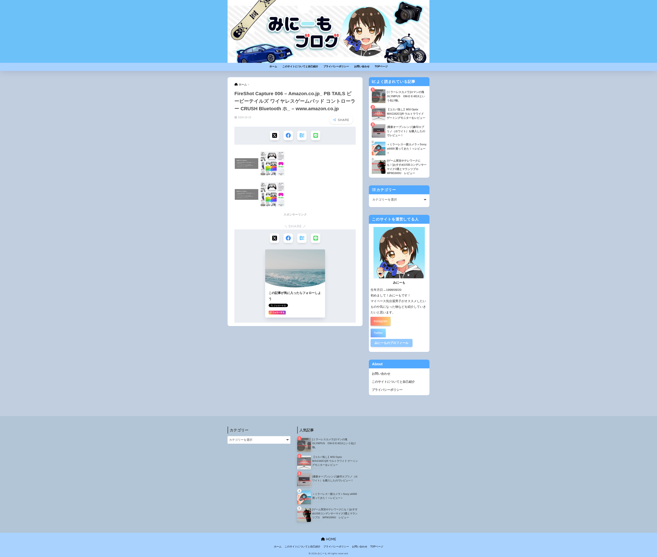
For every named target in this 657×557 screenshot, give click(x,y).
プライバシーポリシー (336, 66)
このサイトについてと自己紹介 (300, 66)
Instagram (380, 321)
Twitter (378, 333)
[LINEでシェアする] (315, 135)
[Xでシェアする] (274, 135)
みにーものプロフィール (391, 343)
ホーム (273, 66)
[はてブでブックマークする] (302, 135)
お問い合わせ (362, 66)
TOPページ (381, 66)
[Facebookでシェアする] (288, 135)
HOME (330, 539)
